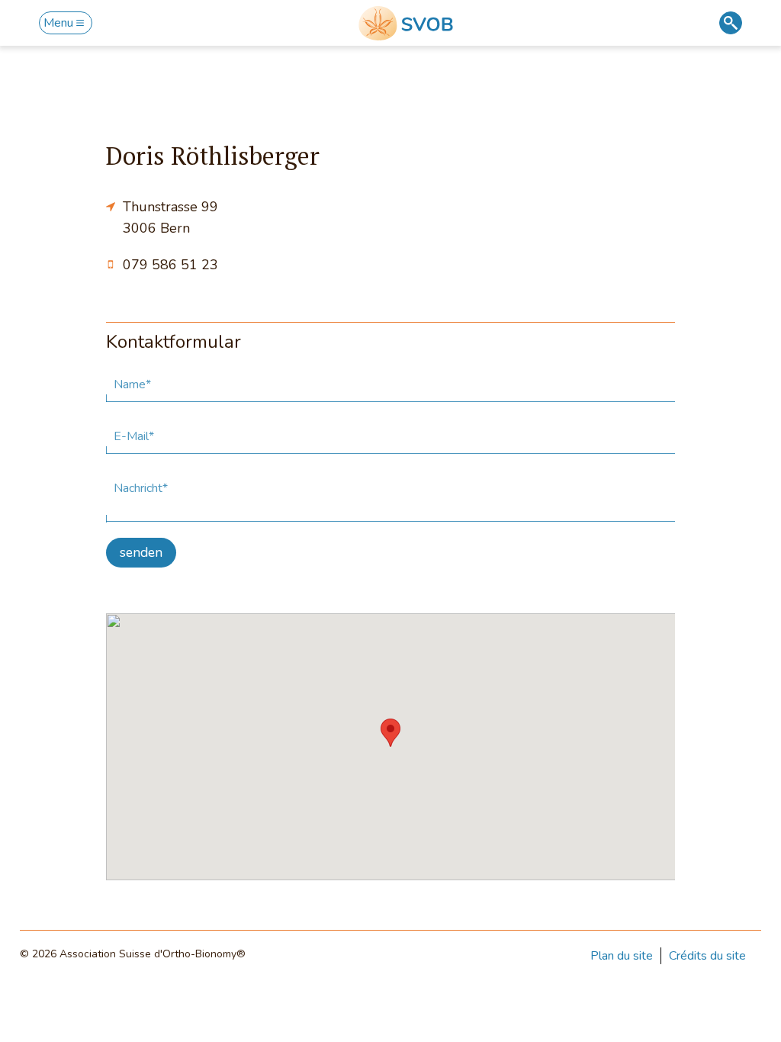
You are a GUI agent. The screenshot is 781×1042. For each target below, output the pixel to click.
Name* (132, 384)
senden (141, 552)
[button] (390, 732)
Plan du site (621, 955)
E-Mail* (134, 436)
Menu (58, 22)
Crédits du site (707, 955)
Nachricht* (141, 488)
